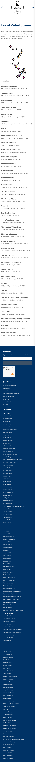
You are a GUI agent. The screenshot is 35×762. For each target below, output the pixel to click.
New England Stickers (9, 624)
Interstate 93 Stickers (8, 536)
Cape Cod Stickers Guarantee (11, 393)
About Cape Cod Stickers (9, 385)
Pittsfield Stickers (7, 660)
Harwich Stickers (7, 514)
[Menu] (3, 17)
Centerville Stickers (8, 468)
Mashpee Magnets (8, 583)
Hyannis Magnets (7, 517)
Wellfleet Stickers (7, 731)
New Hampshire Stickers (9, 635)
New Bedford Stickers (9, 621)
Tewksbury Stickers (8, 695)
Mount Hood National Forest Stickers (13, 610)
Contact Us (6, 391)
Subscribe (17, 363)
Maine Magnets (7, 558)
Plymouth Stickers (8, 662)
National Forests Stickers (9, 615)
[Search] (2, 7)
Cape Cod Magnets (8, 457)
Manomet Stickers (8, 564)
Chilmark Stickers (7, 476)
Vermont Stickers (7, 717)
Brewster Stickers (7, 443)
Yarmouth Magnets (8, 755)
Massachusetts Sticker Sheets (11, 599)
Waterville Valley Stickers (9, 728)
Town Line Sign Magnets (9, 701)
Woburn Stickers (7, 747)
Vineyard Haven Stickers (9, 720)
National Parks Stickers (9, 618)
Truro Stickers (6, 709)
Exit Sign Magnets (7, 495)
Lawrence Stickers (8, 547)
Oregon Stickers (7, 640)
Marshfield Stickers (8, 572)
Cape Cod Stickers (8, 465)
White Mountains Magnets (10, 742)
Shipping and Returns (8, 396)
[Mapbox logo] (5, 81)
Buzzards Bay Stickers (9, 448)
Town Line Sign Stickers (9, 706)
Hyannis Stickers (7, 519)
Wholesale (5, 404)
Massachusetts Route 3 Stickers (11, 594)
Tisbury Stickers (7, 698)
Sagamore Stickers (8, 681)
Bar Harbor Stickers (8, 421)
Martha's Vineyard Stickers (10, 580)
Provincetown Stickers (9, 671)
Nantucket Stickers (8, 613)
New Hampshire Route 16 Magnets (12, 629)
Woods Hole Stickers (8, 750)
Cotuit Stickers (7, 478)
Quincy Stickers (7, 673)
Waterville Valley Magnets (9, 725)
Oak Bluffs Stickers (8, 637)
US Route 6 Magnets (8, 712)
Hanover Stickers (7, 509)
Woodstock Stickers (8, 753)
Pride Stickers (6, 668)
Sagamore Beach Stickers (10, 676)
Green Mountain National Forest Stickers (13, 506)
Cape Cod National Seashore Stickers (13, 459)
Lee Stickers (6, 550)
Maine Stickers (7, 561)
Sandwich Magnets (8, 684)
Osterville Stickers (7, 654)
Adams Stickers (7, 413)
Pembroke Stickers (8, 657)
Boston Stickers (7, 435)
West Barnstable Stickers (9, 733)
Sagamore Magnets (8, 679)
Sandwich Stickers (8, 687)
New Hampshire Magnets (10, 626)
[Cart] (33, 7)
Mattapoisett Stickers (8, 605)
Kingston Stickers (7, 544)
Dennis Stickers (7, 484)
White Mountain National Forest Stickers (13, 739)
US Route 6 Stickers (8, 714)
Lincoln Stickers (7, 555)
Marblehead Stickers (8, 566)
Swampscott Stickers (8, 692)
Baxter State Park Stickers (10, 429)
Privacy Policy (6, 399)
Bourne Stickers (7, 437)
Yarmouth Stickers (8, 758)
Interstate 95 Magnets (9, 539)
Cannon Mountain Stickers (10, 454)
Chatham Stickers (7, 473)
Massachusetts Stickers (9, 602)
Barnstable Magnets (8, 424)
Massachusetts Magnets (9, 588)
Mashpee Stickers (7, 585)
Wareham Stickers (8, 722)
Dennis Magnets (7, 481)
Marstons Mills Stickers (9, 577)
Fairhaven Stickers (8, 500)
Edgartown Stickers (8, 492)
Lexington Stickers (8, 553)
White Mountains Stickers (10, 744)
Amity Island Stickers (8, 416)
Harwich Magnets (7, 511)
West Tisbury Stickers (8, 736)
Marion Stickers (7, 569)
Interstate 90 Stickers (8, 531)
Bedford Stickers (7, 432)
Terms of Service (7, 402)
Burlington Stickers (8, 446)
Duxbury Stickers (7, 487)
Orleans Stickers (7, 651)
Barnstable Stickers (8, 426)
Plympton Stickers (8, 665)
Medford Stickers (7, 607)
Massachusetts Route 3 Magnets (12, 591)
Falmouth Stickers (7, 503)
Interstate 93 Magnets (9, 533)
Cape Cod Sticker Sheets (9, 462)
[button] (19, 75)
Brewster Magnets (8, 440)
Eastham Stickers (7, 489)
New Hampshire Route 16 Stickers (12, 632)
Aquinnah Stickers (7, 418)
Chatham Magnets (8, 470)
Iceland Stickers (7, 522)
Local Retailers (6, 388)
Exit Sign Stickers (7, 498)
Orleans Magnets (7, 649)
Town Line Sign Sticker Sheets (11, 703)
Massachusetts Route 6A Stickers (12, 596)
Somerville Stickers (8, 690)
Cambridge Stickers (8, 451)
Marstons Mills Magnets (9, 575)
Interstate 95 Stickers (8, 542)
